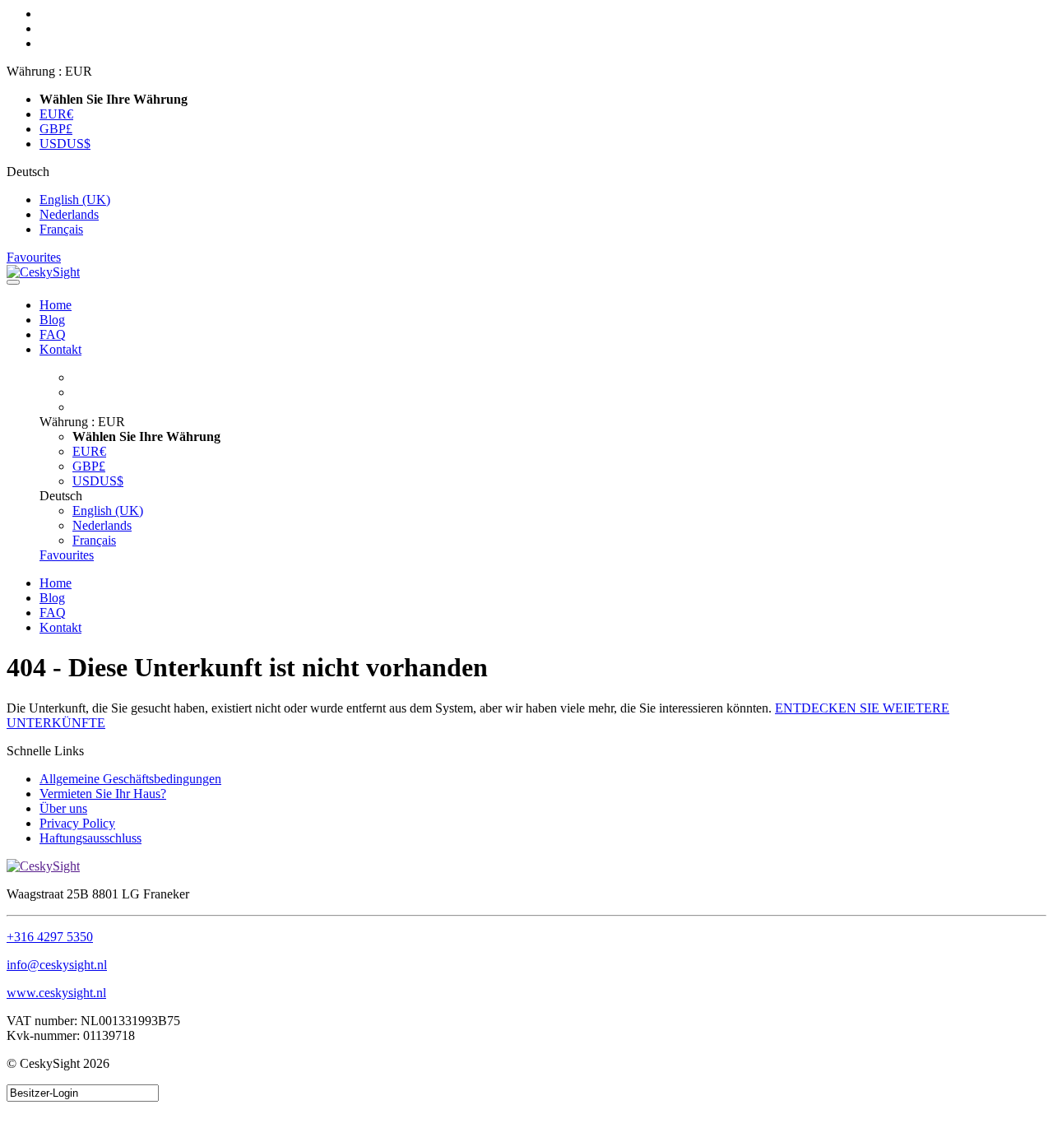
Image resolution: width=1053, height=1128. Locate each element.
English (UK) (74, 200)
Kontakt (60, 349)
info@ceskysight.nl (57, 965)
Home (55, 305)
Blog (52, 320)
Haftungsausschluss (90, 838)
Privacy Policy (77, 823)
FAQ (52, 334)
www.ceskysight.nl (56, 993)
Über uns (63, 808)
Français (61, 229)
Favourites (34, 257)
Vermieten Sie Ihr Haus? (102, 794)
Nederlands (69, 214)
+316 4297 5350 (50, 937)
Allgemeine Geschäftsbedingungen (130, 779)
